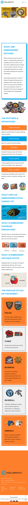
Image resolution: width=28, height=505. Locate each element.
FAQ (2, 491)
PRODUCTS (4, 489)
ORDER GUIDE (21, 489)
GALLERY (20, 487)
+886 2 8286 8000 (8, 478)
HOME (3, 487)
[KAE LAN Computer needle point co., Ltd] (7, 2)
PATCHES (12, 489)
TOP (25, 500)
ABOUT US (12, 487)
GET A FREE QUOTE (14, 503)
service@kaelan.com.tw (9, 480)
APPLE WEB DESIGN (23, 499)
